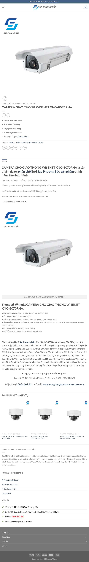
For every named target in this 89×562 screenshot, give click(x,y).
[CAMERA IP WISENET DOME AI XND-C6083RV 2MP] (73, 416)
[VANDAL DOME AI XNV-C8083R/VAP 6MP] (44, 416)
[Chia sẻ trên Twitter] (12, 148)
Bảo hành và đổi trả (9, 484)
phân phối (25, 171)
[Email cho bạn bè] (16, 148)
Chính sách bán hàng (10, 480)
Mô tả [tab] (4, 161)
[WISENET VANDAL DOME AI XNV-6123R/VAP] (15, 416)
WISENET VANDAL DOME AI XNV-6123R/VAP (14, 437)
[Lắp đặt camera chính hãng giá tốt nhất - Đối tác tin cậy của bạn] (44, 7)
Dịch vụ (5, 541)
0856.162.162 (18, 516)
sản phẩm (67, 171)
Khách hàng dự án (9, 489)
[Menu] (3, 7)
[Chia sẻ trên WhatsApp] (4, 148)
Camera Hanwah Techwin (34, 142)
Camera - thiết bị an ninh (24, 103)
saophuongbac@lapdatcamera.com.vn (63, 384)
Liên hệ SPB (6, 493)
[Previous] (2, 421)
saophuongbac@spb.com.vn (21, 521)
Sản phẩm (6, 537)
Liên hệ (5, 546)
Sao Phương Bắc (48, 171)
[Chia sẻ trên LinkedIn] (25, 148)
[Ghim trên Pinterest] (20, 148)
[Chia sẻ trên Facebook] (8, 148)
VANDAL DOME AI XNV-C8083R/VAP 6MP (40, 437)
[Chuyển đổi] (86, 536)
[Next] (87, 421)
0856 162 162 (25, 384)
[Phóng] (5, 98)
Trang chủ (6, 103)
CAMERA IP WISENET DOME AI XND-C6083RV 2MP (72, 437)
